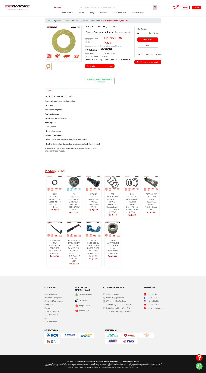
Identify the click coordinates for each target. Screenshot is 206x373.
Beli (147, 45)
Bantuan (103, 13)
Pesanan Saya (138, 13)
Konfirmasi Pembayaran (53, 301)
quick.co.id (152, 294)
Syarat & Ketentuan (52, 311)
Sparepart (58, 21)
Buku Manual (67, 13)
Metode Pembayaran (53, 298)
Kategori (57, 7)
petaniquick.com (155, 308)
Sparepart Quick (71, 21)
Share (160, 54)
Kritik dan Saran (119, 13)
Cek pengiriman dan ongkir (148, 62)
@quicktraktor (153, 301)
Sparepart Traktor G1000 (90, 21)
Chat (142, 54)
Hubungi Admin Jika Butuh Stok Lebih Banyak (100, 81)
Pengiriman (48, 305)
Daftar (196, 7)
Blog (92, 13)
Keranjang (148, 39)
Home (49, 21)
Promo (81, 13)
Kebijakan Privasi (51, 315)
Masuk (185, 7)
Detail (49, 91)
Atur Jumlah (142, 29)
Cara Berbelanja (50, 294)
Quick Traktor (153, 298)
